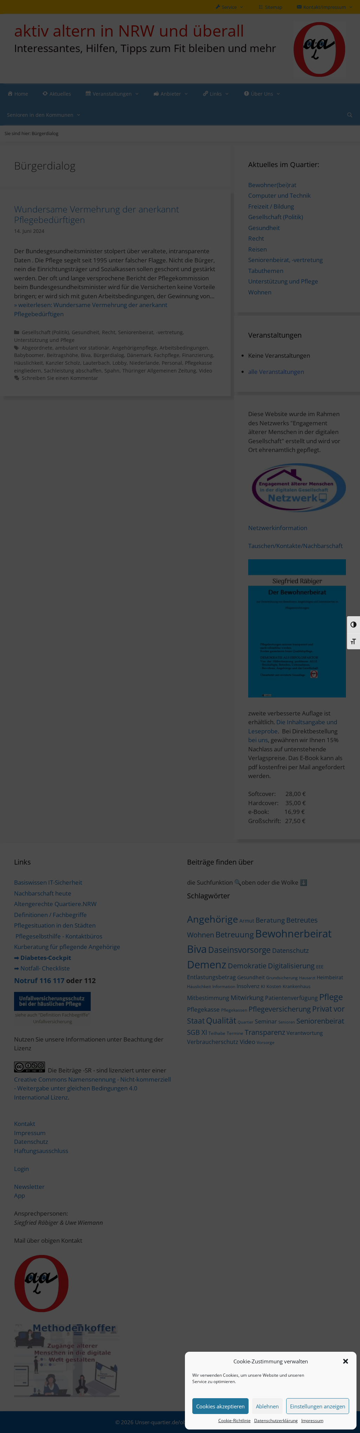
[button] (345, 1361)
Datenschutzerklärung (276, 1421)
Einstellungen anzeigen (317, 1406)
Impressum (312, 1421)
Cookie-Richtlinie (234, 1421)
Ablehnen (267, 1406)
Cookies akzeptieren (220, 1406)
